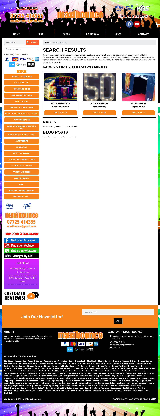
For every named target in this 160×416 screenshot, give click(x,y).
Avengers (48, 361)
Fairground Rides (21, 172)
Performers (20, 381)
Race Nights (21, 383)
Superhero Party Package (97, 388)
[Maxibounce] (80, 15)
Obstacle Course (109, 378)
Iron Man (142, 373)
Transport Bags (27, 390)
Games (116, 371)
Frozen (77, 371)
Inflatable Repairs (116, 373)
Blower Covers (105, 361)
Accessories (20, 361)
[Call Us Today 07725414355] (21, 222)
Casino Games (18, 366)
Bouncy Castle (10, 363)
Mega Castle (117, 376)
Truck (39, 390)
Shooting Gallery (50, 386)
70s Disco (8, 361)
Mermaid (141, 376)
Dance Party (134, 366)
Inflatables (131, 373)
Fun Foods (21, 147)
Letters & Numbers (48, 376)
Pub (121, 381)
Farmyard (14, 371)
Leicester (33, 376)
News (118, 34)
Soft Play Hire (21, 83)
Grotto (63, 373)
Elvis (92, 368)
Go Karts (43, 373)
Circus (47, 366)
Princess (113, 381)
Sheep (38, 386)
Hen (81, 373)
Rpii (128, 383)
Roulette (121, 383)
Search (34, 42)
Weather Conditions (28, 356)
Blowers (117, 361)
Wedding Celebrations (21, 107)
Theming (8, 390)
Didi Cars (8, 368)
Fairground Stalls (147, 368)
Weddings (76, 390)
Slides (74, 386)
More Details (60, 113)
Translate (23, 54)
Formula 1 (67, 371)
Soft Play (98, 386)
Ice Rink (102, 373)
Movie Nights (25, 378)
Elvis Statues (102, 368)
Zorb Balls (8, 393)
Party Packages (22, 120)
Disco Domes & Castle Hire (21, 135)
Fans (6, 371)
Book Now (92, 34)
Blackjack (91, 361)
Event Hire (114, 368)
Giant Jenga (140, 371)
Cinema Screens (34, 366)
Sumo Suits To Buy (41, 388)
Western (97, 390)
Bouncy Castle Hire (22, 77)
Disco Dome (77, 368)
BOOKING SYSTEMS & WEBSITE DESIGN (131, 399)
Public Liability (131, 381)
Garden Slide (127, 371)
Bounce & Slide (129, 361)
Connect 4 (74, 366)
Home (21, 34)
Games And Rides (21, 89)
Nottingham (94, 378)
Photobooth (32, 381)
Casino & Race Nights (21, 166)
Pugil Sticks (145, 381)
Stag (139, 386)
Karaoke (8, 376)
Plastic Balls (78, 381)
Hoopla (88, 373)
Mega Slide (130, 376)
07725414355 (118, 342)
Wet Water (108, 390)
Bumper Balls (61, 363)
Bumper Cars (75, 363)
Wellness (87, 390)
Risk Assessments (49, 383)
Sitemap (116, 347)
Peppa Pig (8, 381)
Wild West (138, 390)
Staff (133, 386)
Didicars (18, 368)
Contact (143, 34)
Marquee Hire (21, 141)
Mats (107, 376)
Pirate (68, 381)
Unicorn (56, 390)
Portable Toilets (100, 381)
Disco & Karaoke (21, 153)
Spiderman (124, 386)
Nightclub (82, 378)
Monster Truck (11, 378)
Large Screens (20, 376)
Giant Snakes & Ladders (15, 373)
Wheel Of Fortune (122, 390)
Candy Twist (128, 363)
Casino (7, 366)
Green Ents (53, 373)
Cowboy (92, 366)
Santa (151, 383)
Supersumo (115, 388)
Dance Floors (104, 366)
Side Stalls (65, 386)
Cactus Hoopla (114, 363)
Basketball (80, 361)
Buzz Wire (100, 363)
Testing (141, 388)
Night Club (71, 378)
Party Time (135, 378)
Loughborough (71, 376)
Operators (123, 378)
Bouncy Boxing (145, 361)
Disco (36, 368)
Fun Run (85, 371)
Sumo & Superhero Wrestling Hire (21, 127)
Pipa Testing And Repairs (21, 190)
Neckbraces (52, 378)
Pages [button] (67, 34)
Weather (65, 390)
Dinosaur (28, 368)
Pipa (48, 381)
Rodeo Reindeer (85, 383)
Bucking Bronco (45, 363)
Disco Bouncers (62, 368)
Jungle (150, 373)
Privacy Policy (10, 356)
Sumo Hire (26, 388)
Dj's (86, 368)
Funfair (108, 371)
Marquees (98, 376)
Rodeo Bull (72, 383)
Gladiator (32, 373)
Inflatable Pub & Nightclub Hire (21, 114)
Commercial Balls (59, 366)
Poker (88, 381)
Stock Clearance (11, 388)
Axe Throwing (60, 361)
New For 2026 (21, 101)
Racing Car (34, 383)
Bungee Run (88, 363)
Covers (84, 366)
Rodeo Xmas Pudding (105, 383)
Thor (16, 390)
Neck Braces (39, 378)
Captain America (143, 363)
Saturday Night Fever (14, 386)
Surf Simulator (129, 388)
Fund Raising (97, 371)
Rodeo (62, 383)
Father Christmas (29, 371)
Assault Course (35, 361)
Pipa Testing (57, 381)
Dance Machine (119, 366)
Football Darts (55, 371)
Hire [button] (41, 34)
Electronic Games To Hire (22, 159)
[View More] (60, 87)
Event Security (21, 178)
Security (29, 386)
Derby (144, 366)
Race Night (9, 383)
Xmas (21, 184)
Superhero (78, 388)
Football (43, 371)
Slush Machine (86, 386)
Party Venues (148, 378)
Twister (47, 390)
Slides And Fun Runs (21, 95)
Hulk (95, 373)
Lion (60, 376)
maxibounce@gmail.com (123, 345)
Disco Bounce (47, 368)
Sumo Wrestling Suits (61, 388)
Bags (71, 361)
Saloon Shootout (139, 383)
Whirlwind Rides (21, 197)
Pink (42, 381)
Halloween (73, 373)
